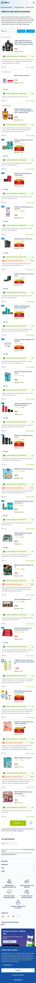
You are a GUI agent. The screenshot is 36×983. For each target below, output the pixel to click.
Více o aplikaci (8, 941)
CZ (4, 924)
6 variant (5, 156)
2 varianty (5, 221)
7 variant (5, 89)
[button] (18, 861)
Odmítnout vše (18, 979)
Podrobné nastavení (18, 975)
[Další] (31, 822)
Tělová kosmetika (19, 7)
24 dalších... (18, 823)
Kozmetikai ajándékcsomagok (8, 854)
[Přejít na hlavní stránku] (5, 2)
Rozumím (18, 970)
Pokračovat (26, 24)
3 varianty (5, 189)
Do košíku (31, 67)
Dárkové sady (29, 7)
